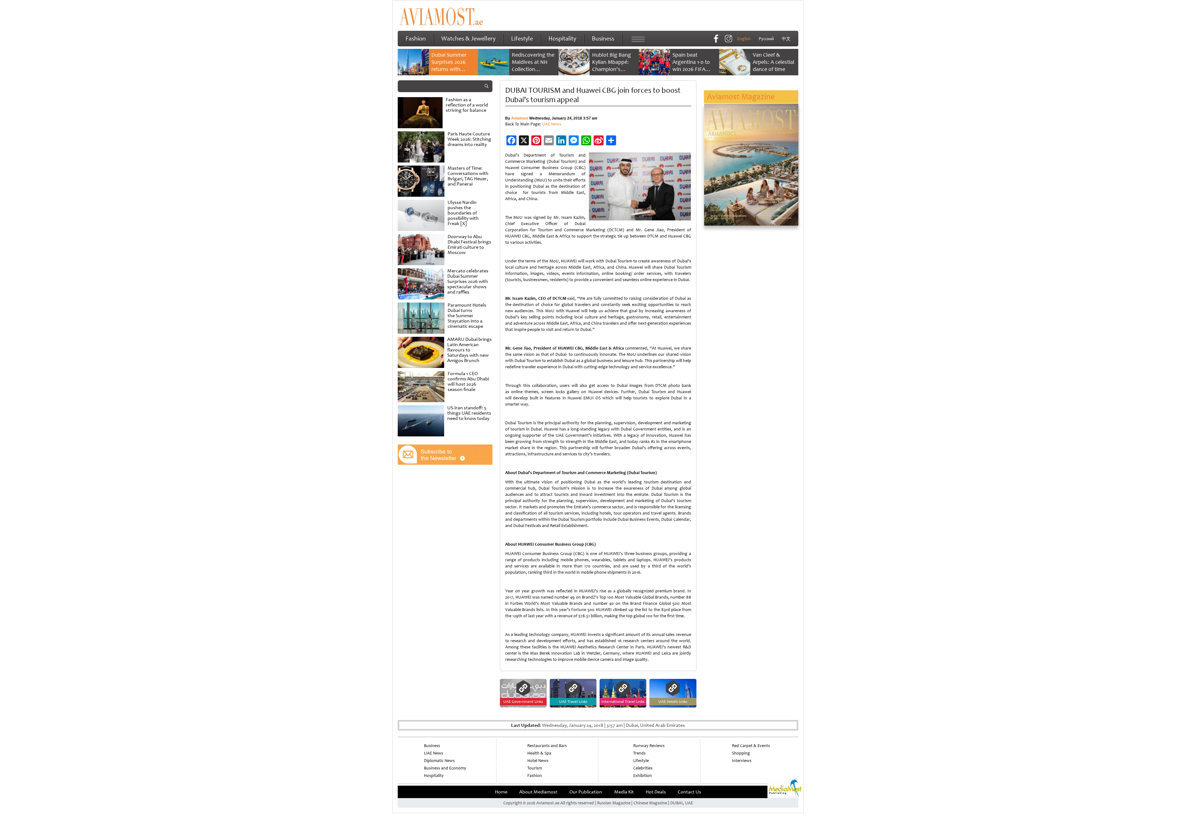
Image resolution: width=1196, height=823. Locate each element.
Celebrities (643, 768)
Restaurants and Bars (547, 745)
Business (603, 38)
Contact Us (689, 792)
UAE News (551, 124)
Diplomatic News (439, 760)
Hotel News (537, 760)
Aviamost (519, 118)
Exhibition (642, 775)
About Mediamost (538, 792)
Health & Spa (539, 753)
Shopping (741, 753)
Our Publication (585, 792)
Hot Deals (656, 792)
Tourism (534, 768)
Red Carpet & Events (751, 745)
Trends (639, 753)
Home (501, 792)
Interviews (742, 760)
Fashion (416, 38)
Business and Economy (445, 768)
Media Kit (624, 792)
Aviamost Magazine (741, 96)
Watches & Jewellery (468, 38)
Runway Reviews (649, 745)
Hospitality (562, 38)
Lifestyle (522, 38)
